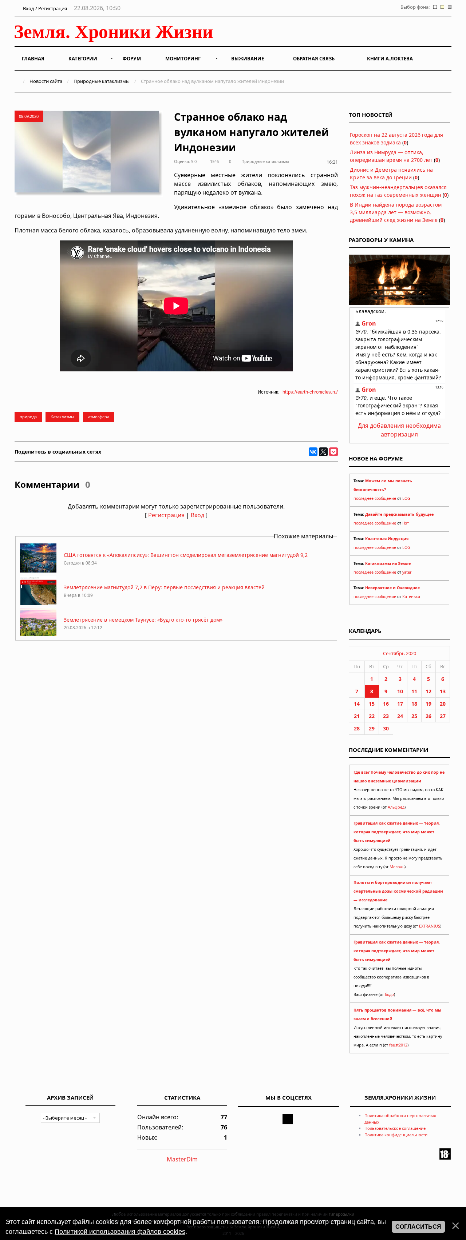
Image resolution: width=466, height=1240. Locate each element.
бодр (389, 994)
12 (428, 691)
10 (400, 691)
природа (28, 416)
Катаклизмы (62, 416)
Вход (197, 515)
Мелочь (397, 866)
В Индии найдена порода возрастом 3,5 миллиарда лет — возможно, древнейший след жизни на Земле (396, 212)
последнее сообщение (375, 498)
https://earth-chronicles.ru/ (310, 392)
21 (357, 716)
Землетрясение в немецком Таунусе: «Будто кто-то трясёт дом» (143, 619)
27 (443, 716)
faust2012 (398, 1045)
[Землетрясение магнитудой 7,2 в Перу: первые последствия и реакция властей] (38, 602)
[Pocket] (333, 451)
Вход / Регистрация (44, 8)
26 (428, 716)
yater (406, 572)
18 (414, 703)
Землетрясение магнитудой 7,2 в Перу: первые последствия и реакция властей (164, 587)
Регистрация (166, 515)
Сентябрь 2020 (399, 653)
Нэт (405, 523)
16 (386, 703)
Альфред (396, 807)
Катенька (411, 596)
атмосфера (98, 416)
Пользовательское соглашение (395, 1128)
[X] (323, 451)
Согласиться (418, 1227)
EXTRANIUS (429, 926)
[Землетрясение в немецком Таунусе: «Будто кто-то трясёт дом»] (38, 635)
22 (372, 716)
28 (357, 728)
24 (400, 716)
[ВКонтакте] (313, 451)
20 (443, 703)
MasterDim (182, 1159)
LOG (406, 498)
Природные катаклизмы (102, 81)
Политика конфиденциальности (395, 1134)
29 (372, 728)
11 (414, 691)
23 (386, 716)
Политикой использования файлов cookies (120, 1231)
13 (443, 691)
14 (357, 703)
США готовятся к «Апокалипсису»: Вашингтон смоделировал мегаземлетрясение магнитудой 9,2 (186, 554)
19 (428, 703)
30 (386, 728)
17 (400, 703)
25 (414, 716)
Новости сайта (45, 81)
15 (372, 703)
